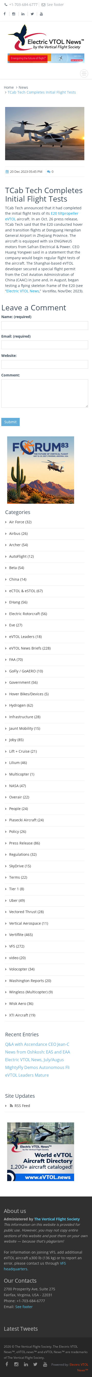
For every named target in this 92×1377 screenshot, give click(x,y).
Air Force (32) (20, 522)
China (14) (17, 579)
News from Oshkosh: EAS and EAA (37, 1052)
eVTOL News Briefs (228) (30, 648)
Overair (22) (19, 797)
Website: (9, 355)
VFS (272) (16, 946)
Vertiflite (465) (21, 934)
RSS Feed (22, 1105)
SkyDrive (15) (20, 866)
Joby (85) (16, 739)
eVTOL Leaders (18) (25, 636)
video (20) (17, 958)
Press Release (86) (24, 843)
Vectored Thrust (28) (26, 912)
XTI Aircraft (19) (22, 1015)
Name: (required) (16, 316)
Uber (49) (17, 900)
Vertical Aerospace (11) (28, 923)
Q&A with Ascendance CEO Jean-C (37, 1044)
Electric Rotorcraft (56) (28, 613)
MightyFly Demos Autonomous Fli (37, 1067)
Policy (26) (17, 831)
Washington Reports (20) (30, 980)
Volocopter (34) (21, 969)
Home (9, 87)
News (23, 87)
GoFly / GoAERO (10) (26, 671)
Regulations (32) (23, 854)
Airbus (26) (18, 533)
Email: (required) (16, 336)
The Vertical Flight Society (57, 1219)
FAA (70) (16, 659)
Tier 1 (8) (16, 889)
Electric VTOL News (22, 291)
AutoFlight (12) (21, 556)
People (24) (18, 808)
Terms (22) (18, 877)
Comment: (10, 375)
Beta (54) (16, 567)
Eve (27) (15, 625)
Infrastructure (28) (24, 717)
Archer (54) (18, 545)
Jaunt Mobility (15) (24, 728)
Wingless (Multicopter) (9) (31, 992)
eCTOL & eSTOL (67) (26, 591)
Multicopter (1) (21, 774)
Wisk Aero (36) (21, 1003)
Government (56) (23, 682)
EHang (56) (18, 602)
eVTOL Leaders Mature (27, 1075)
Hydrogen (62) (21, 705)
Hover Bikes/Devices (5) (29, 694)
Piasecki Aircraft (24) (26, 820)
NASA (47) (17, 786)
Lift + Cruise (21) (23, 751)
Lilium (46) (18, 762)
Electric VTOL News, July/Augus (34, 1060)
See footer (24, 1306)
